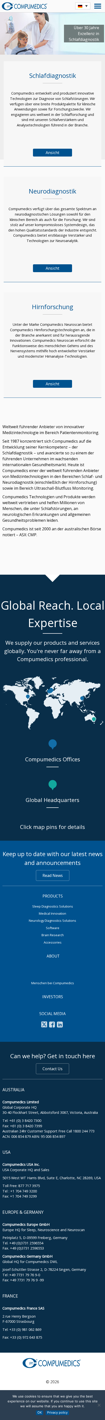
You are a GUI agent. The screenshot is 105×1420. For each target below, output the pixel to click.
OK (39, 1412)
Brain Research (53, 935)
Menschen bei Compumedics (52, 983)
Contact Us (52, 1068)
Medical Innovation (52, 913)
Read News (52, 875)
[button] (82, 5)
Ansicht (52, 152)
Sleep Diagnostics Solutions (52, 906)
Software (52, 928)
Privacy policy (57, 1412)
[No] (98, 1405)
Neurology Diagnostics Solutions (52, 920)
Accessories (53, 942)
